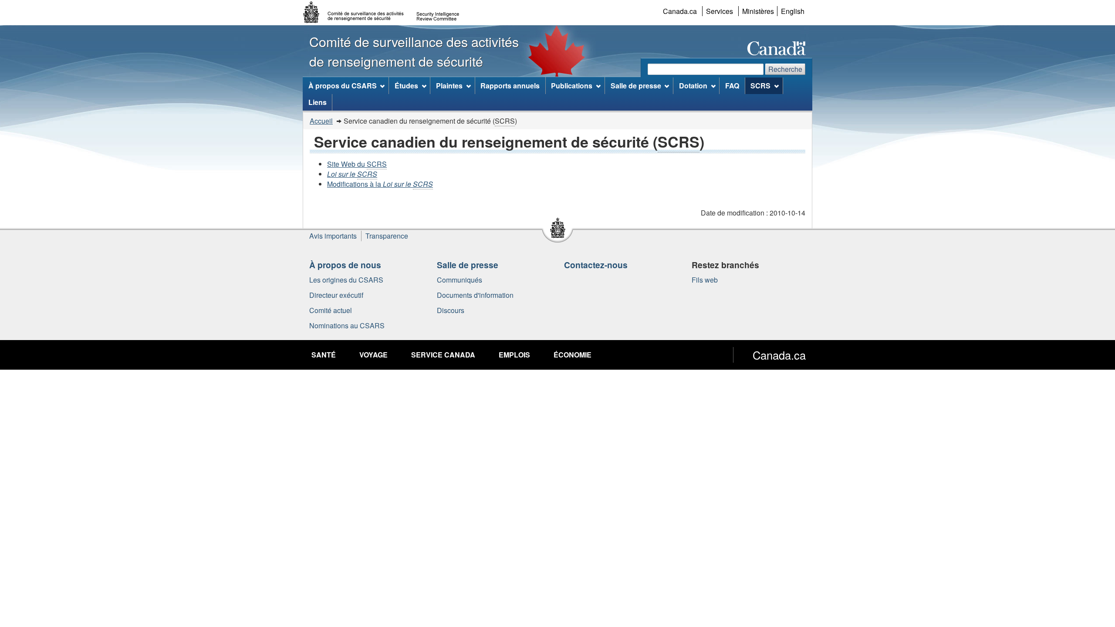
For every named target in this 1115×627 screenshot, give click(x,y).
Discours (450, 310)
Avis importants (333, 236)
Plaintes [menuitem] (449, 86)
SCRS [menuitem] (760, 86)
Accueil (321, 121)
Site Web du (357, 164)
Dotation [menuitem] (693, 86)
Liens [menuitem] (317, 102)
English (792, 11)
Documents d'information (475, 295)
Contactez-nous (596, 265)
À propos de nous (345, 265)
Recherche (785, 69)
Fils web (705, 280)
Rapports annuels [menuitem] (510, 86)
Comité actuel (330, 310)
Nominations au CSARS (347, 325)
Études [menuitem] (406, 86)
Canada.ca (680, 11)
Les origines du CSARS (346, 280)
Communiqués (459, 280)
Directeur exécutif (336, 295)
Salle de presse (467, 265)
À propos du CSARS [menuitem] (342, 86)
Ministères (758, 11)
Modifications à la (380, 184)
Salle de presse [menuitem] (636, 86)
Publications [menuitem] (571, 86)
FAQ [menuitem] (732, 86)
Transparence (386, 236)
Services (719, 11)
